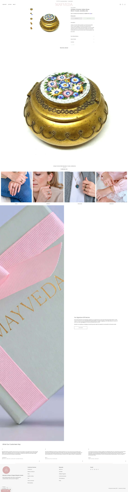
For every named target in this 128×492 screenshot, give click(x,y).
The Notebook (61, 478)
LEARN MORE (81, 327)
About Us (60, 469)
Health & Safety (31, 476)
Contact (72, 42)
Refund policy (30, 482)
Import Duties (70, 1)
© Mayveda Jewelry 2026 (113, 488)
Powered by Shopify (122, 488)
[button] (4, 4)
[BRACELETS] (111, 187)
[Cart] (125, 4)
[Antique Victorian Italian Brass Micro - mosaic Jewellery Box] (31, 9)
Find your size (73, 15)
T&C (28, 478)
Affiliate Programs (62, 473)
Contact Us (30, 469)
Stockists (60, 471)
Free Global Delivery (63, 1)
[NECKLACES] (79, 187)
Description (73, 22)
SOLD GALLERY (73, 7)
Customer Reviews (62, 476)
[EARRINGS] (48, 187)
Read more (73, 31)
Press (60, 480)
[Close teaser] (10, 489)
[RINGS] (16, 187)
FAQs (29, 473)
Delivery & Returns (31, 471)
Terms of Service (31, 480)
